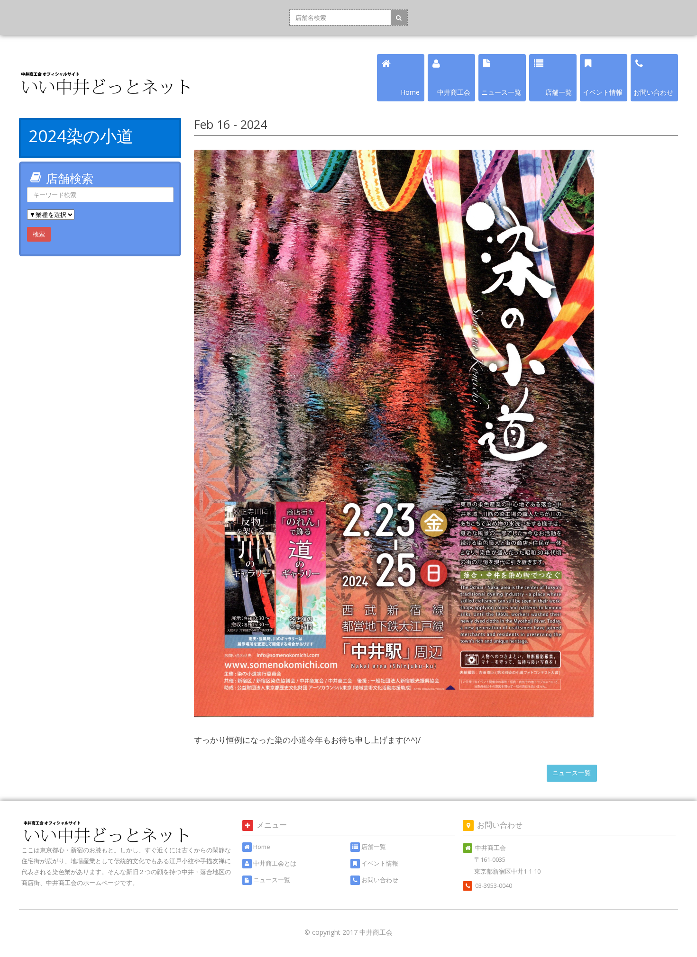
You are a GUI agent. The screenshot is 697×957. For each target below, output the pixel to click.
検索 (39, 234)
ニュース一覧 (571, 772)
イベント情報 (379, 863)
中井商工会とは (274, 863)
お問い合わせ (379, 880)
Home (261, 846)
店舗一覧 (373, 846)
